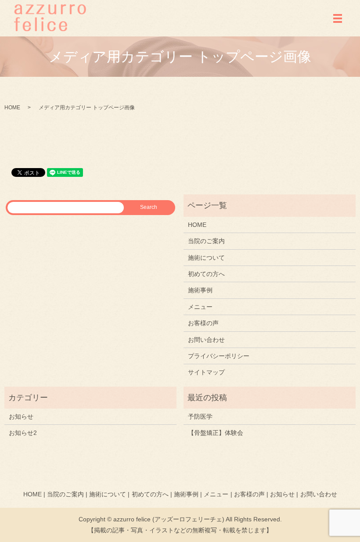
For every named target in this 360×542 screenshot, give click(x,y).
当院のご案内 (206, 240)
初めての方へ (206, 273)
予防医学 (200, 416)
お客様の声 (203, 323)
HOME (12, 107)
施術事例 (200, 290)
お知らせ (21, 416)
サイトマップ (206, 372)
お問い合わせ (206, 339)
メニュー (200, 306)
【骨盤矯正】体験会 (215, 432)
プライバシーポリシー (218, 355)
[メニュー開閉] (337, 18)
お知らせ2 (23, 432)
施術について (206, 257)
